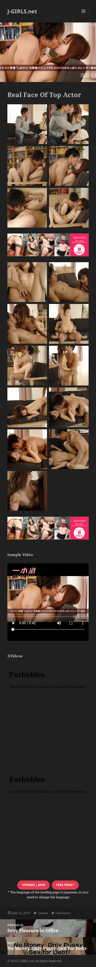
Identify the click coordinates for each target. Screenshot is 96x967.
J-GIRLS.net (22, 11)
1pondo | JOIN (33, 885)
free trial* (65, 885)
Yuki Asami (62, 913)
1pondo (43, 913)
